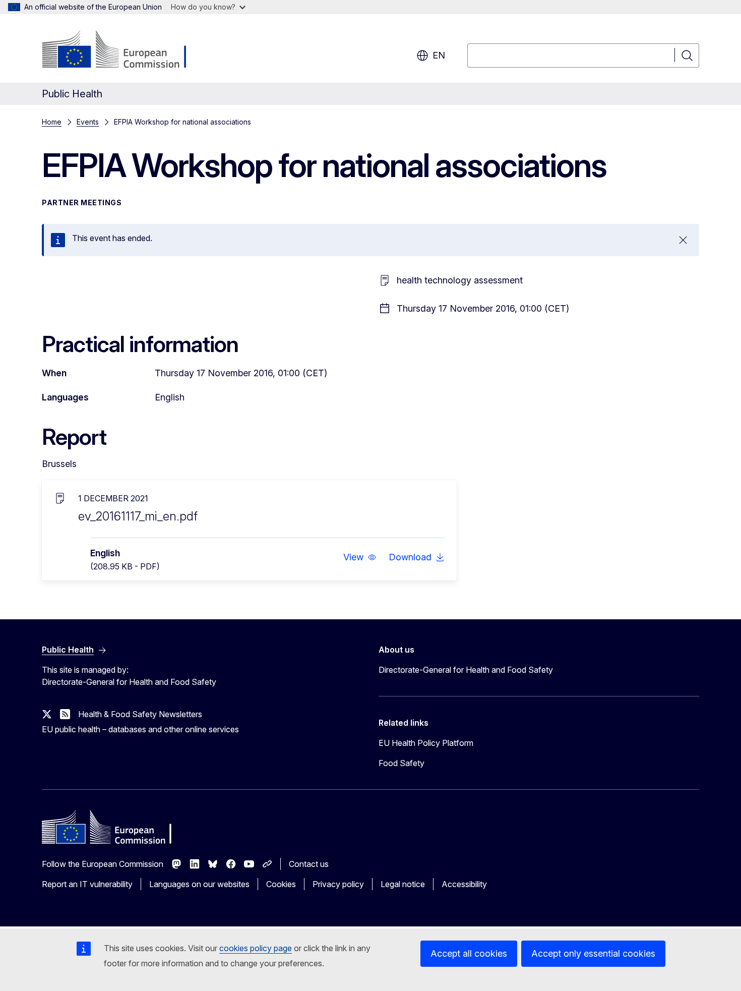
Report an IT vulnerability (87, 884)
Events (88, 122)
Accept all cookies (468, 953)
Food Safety (401, 763)
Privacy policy (338, 884)
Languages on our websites (199, 884)
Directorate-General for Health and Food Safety (466, 670)
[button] (360, 557)
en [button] (439, 55)
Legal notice (403, 884)
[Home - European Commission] (123, 50)
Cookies (281, 884)
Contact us (309, 864)
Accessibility (464, 884)
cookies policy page (255, 948)
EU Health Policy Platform (426, 743)
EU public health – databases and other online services (140, 729)
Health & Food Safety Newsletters (140, 714)
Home (51, 122)
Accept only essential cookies (593, 953)
